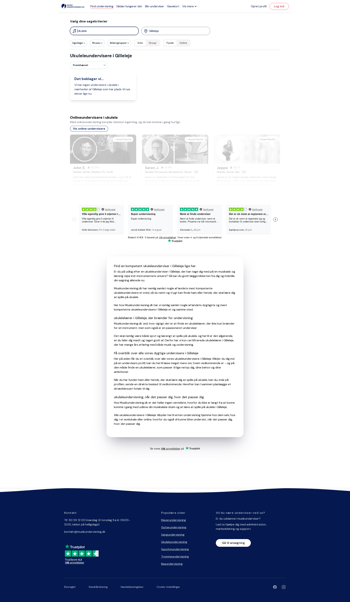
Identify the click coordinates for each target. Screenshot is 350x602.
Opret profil (259, 6)
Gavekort (173, 6)
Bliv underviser (154, 6)
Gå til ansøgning (233, 543)
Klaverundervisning (173, 520)
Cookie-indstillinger (168, 587)
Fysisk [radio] (170, 42)
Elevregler (70, 587)
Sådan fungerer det (129, 6)
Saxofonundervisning (175, 549)
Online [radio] (183, 42)
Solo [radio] (140, 42)
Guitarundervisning (173, 527)
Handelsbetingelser (132, 587)
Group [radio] (152, 42)
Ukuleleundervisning (174, 542)
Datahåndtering (98, 587)
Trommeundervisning (175, 556)
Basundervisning (172, 564)
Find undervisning (101, 6)
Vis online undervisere (89, 129)
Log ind (279, 6)
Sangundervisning (172, 535)
